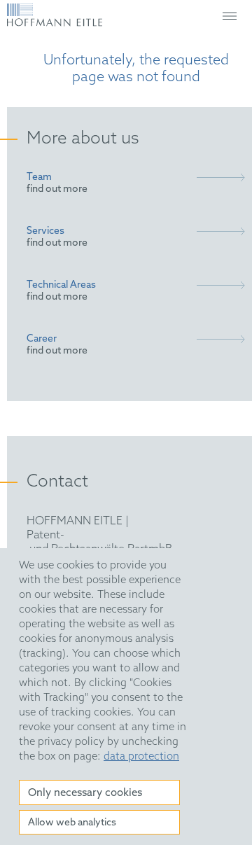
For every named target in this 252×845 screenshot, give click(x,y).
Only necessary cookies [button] (85, 793)
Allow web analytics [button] (72, 823)
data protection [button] (141, 756)
